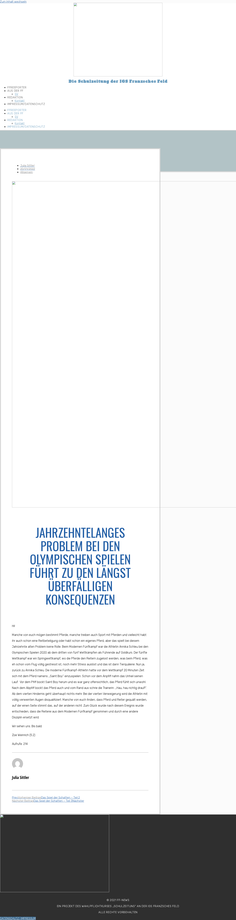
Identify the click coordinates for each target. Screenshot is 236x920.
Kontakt (20, 100)
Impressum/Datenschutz (26, 104)
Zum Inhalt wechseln (13, 1)
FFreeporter (17, 87)
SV (16, 94)
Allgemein (26, 172)
